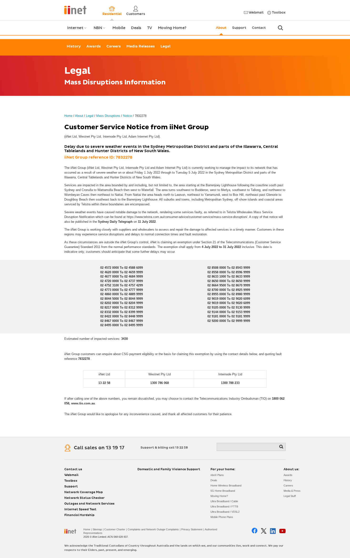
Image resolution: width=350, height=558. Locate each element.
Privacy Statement (191, 529)
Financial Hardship (79, 515)
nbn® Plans (217, 475)
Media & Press (292, 490)
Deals (136, 28)
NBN (100, 30)
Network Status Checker (84, 498)
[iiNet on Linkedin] (273, 531)
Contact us (73, 469)
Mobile (118, 28)
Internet (77, 30)
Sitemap (97, 529)
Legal (165, 46)
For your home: (222, 469)
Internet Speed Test (80, 509)
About (221, 28)
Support (239, 28)
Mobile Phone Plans (221, 517)
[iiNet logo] (75, 10)
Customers (135, 14)
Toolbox (278, 12)
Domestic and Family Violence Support (168, 469)
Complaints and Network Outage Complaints (153, 529)
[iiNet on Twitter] (263, 531)
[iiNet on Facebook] (254, 531)
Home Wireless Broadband (225, 485)
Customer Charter (114, 529)
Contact (259, 28)
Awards (93, 46)
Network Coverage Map (83, 492)
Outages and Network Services (89, 503)
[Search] (282, 447)
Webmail (256, 12)
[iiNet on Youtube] (282, 531)
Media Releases (140, 46)
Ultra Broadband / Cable (224, 501)
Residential (112, 14)
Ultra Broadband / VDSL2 (225, 511)
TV (149, 28)
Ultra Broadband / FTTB (224, 506)
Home (68, 116)
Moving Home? (172, 28)
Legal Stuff (290, 496)
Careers (113, 46)
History (74, 46)
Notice (127, 116)
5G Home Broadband (222, 490)
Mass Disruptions (108, 116)
